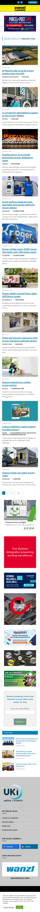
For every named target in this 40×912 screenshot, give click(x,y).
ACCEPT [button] (19, 907)
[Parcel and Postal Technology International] (20, 8)
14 (18, 493)
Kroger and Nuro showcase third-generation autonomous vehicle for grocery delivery (18, 205)
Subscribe (33, 2)
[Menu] (3, 8)
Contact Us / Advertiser (10, 818)
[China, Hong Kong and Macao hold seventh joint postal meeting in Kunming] (8, 741)
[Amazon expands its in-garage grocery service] (20, 366)
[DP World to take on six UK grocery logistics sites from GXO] (20, 55)
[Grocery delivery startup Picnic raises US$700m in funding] (20, 278)
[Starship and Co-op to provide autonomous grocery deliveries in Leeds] (20, 139)
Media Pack (6, 826)
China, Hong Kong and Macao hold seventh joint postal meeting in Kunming (27, 741)
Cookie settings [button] (8, 907)
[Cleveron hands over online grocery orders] (20, 457)
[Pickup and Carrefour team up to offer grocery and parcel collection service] (20, 322)
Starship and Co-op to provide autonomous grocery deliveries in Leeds (17, 157)
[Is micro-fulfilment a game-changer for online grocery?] (20, 411)
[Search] (36, 8)
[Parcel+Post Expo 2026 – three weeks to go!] (8, 767)
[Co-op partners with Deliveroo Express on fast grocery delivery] (20, 97)
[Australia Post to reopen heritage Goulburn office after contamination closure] (8, 754)
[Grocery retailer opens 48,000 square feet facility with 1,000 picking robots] (20, 233)
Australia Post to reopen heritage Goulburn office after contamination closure (26, 753)
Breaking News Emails (9, 830)
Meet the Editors (8, 822)
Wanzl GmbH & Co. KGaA (20, 878)
